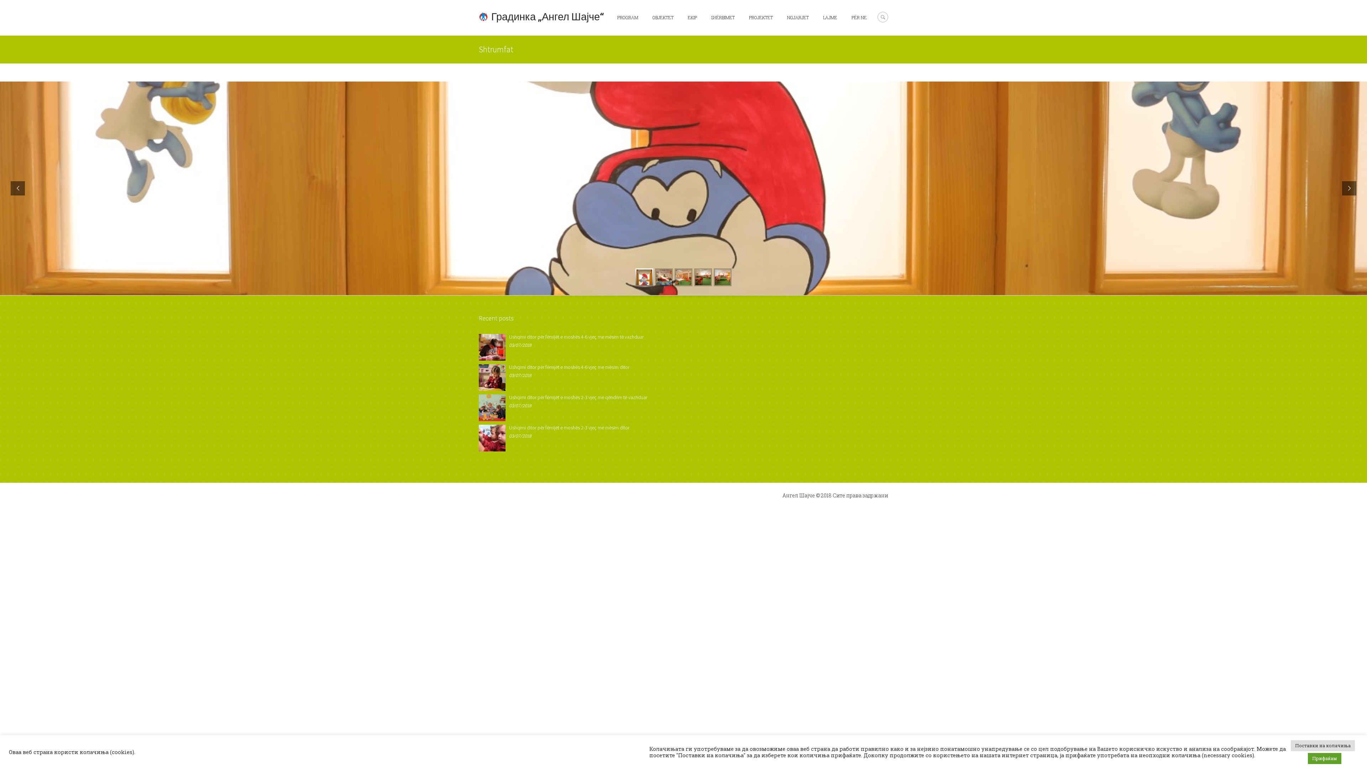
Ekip (692, 17)
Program (627, 17)
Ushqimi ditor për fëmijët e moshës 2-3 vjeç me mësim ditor (569, 427)
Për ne (859, 17)
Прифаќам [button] (1324, 758)
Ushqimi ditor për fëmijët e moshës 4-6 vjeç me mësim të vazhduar (576, 337)
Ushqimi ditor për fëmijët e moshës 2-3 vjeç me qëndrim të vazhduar (578, 397)
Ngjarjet (798, 17)
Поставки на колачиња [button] (1323, 745)
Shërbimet (723, 17)
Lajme (830, 17)
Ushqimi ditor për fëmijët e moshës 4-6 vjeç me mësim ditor (569, 367)
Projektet (761, 17)
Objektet (663, 17)
